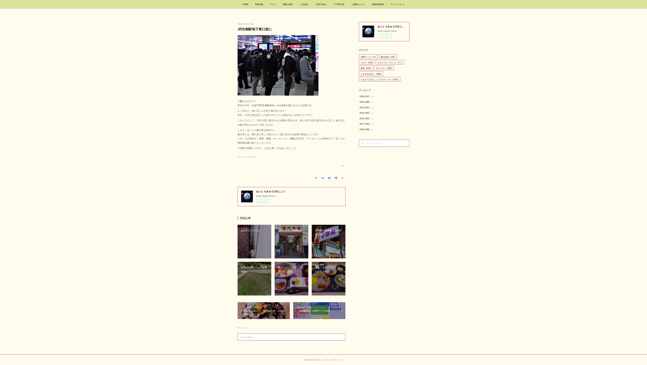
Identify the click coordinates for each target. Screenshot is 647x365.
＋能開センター (358, 4)
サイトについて (398, 4)
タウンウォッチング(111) (247, 157)
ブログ (273, 4)
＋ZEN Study (320, 4)
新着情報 (259, 4)
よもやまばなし (371, 73)
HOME (245, 4)
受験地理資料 (378, 4)
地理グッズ (368, 56)
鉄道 (366, 68)
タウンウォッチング (390, 62)
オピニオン (384, 68)
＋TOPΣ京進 (338, 4)
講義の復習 (288, 4)
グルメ (367, 62)
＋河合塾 (304, 4)
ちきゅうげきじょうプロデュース (379, 79)
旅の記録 (388, 56)
